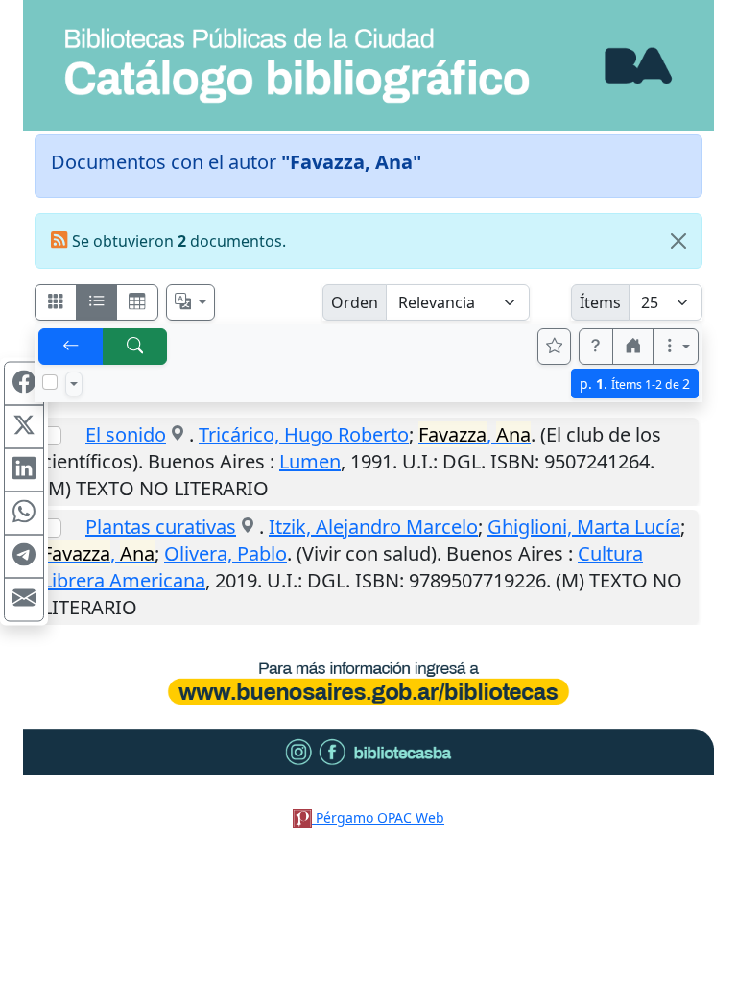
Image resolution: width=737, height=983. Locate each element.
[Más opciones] (676, 346)
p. (635, 383)
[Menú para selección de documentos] (74, 384)
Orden (354, 302)
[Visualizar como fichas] (56, 302)
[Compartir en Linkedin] (24, 470)
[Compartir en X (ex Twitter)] (24, 427)
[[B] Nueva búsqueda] (135, 346)
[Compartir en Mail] (24, 600)
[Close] (678, 241)
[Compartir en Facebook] (24, 384)
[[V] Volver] (71, 346)
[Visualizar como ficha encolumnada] (97, 302)
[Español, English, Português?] (191, 302)
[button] (596, 346)
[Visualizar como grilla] (137, 302)
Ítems (600, 302)
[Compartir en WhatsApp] (24, 514)
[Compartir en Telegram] (24, 557)
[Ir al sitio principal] (368, 65)
